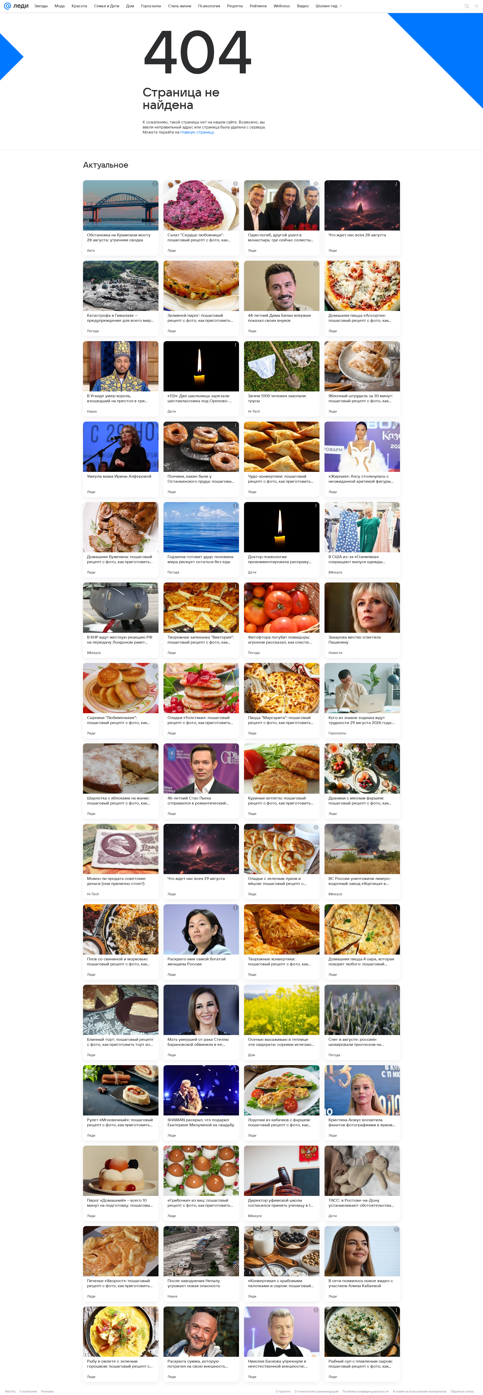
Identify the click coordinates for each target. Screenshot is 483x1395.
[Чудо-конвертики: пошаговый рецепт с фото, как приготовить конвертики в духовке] (281, 459)
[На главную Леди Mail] (19, 6)
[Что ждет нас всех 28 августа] (362, 218)
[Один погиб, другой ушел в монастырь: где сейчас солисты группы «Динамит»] (281, 218)
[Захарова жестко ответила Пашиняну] (362, 620)
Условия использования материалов (420, 1391)
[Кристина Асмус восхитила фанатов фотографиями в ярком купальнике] (362, 1103)
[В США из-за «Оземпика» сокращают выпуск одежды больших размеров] (362, 539)
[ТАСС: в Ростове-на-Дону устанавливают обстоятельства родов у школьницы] (362, 1183)
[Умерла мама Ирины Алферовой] (120, 459)
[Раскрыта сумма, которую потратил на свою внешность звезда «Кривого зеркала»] (201, 1344)
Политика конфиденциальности (365, 1391)
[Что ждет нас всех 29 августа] (201, 861)
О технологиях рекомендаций (316, 1391)
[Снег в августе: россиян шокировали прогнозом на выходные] (362, 1022)
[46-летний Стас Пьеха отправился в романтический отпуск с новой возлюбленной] (201, 781)
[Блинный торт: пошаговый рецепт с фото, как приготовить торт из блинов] (120, 1022)
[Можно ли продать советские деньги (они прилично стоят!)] (120, 861)
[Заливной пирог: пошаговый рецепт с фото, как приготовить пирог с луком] (201, 298)
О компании (28, 1391)
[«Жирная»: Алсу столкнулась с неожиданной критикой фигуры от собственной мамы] (362, 459)
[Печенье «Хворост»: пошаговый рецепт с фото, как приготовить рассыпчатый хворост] (120, 1263)
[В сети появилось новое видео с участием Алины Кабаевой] (362, 1263)
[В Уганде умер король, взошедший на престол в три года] (120, 379)
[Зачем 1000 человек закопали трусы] (281, 379)
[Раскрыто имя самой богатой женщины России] (201, 942)
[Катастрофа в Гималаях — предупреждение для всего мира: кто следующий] (120, 298)
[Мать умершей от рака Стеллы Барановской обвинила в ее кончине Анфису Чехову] (201, 1022)
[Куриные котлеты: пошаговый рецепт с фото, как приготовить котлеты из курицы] (281, 781)
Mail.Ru (10, 1391)
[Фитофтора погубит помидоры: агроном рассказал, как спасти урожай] (281, 620)
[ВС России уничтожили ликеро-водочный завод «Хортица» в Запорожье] (362, 861)
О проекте (283, 1391)
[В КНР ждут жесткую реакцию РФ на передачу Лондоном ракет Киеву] (120, 620)
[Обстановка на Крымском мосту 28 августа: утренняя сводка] (120, 218)
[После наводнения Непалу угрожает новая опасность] (201, 1263)
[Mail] (7, 6)
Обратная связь (462, 1391)
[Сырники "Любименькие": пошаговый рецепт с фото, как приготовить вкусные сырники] (120, 700)
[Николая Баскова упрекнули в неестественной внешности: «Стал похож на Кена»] (281, 1344)
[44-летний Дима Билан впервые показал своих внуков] (281, 298)
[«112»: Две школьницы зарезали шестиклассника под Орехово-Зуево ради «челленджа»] (201, 379)
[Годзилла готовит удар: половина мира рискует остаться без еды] (201, 539)
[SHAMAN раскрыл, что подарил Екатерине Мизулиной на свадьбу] (201, 1103)
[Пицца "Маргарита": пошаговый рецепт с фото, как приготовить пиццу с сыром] (281, 700)
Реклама (47, 1391)
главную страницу (197, 132)
